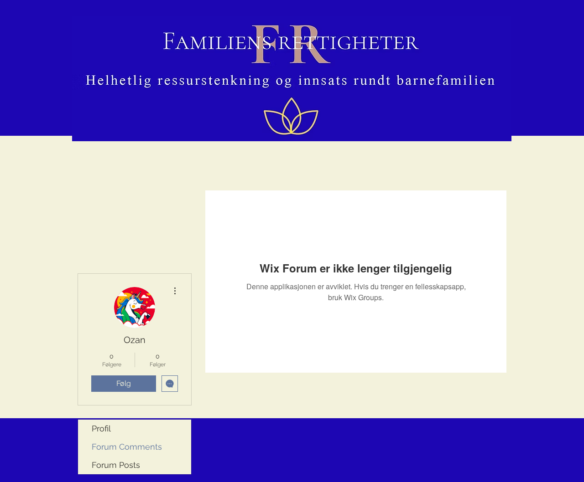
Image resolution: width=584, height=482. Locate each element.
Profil (101, 428)
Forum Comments (127, 446)
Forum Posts (116, 465)
